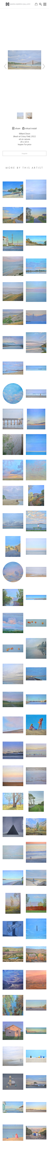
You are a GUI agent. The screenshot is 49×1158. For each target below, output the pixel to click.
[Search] (40, 4)
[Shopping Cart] (36, 4)
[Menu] (44, 4)
